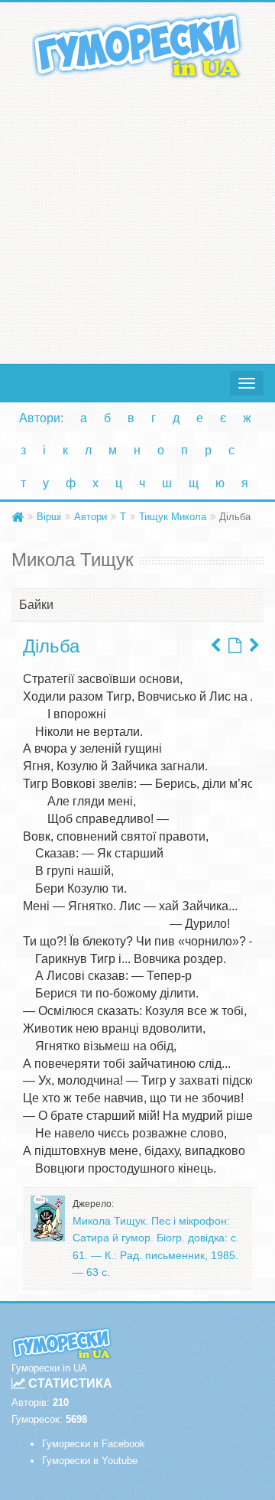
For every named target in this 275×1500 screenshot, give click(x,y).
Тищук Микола (172, 516)
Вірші (49, 516)
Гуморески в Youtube (90, 1460)
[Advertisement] (137, 218)
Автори (90, 516)
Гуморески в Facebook (93, 1444)
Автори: (41, 418)
